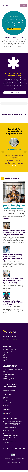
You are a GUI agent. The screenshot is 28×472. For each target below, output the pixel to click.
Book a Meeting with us (9, 402)
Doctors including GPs (8, 351)
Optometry (6, 355)
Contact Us (5, 405)
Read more (6, 218)
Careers (5, 403)
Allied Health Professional (9, 349)
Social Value (6, 400)
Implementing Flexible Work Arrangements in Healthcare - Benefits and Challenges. (14, 206)
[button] (14, 423)
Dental (4, 360)
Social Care (5, 352)
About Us (5, 397)
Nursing (5, 359)
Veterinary (5, 354)
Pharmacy (5, 357)
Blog (4, 398)
